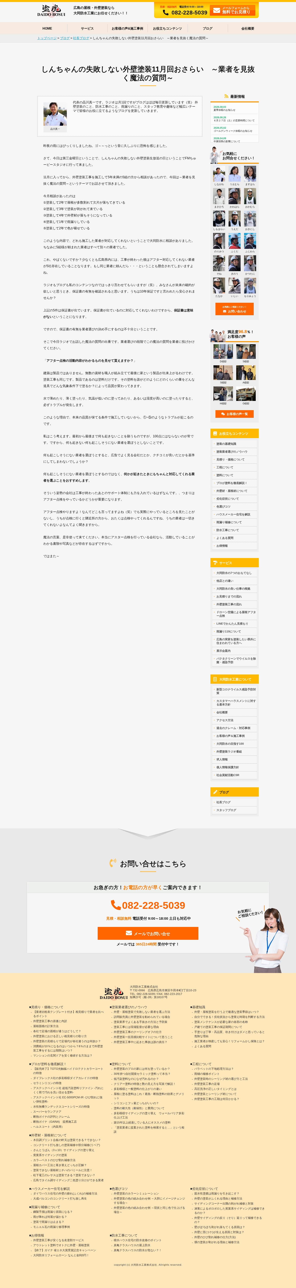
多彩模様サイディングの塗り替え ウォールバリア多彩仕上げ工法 (149, 1115)
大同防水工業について (235, 679)
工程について (224, 467)
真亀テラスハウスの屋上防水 (132, 1245)
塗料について (224, 475)
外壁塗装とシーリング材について (215, 1093)
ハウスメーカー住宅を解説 (233, 514)
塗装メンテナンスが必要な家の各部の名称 (221, 1021)
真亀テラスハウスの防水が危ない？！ (138, 1250)
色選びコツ (223, 506)
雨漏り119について (228, 631)
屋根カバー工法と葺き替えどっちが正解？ (60, 1165)
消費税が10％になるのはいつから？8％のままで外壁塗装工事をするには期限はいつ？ (68, 1048)
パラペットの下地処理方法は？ (214, 1068)
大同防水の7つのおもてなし (234, 573)
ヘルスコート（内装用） (48, 1126)
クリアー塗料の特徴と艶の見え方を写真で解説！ (145, 1083)
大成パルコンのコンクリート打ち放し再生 (60, 1198)
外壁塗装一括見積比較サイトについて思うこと (143, 1037)
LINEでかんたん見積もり (232, 623)
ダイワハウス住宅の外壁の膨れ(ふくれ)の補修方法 (65, 1193)
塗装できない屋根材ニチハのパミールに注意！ (62, 1170)
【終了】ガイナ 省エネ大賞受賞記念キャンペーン (64, 1250)
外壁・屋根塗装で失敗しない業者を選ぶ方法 (142, 1011)
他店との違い (224, 580)
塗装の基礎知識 (226, 443)
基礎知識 (198, 1007)
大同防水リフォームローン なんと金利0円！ (61, 1255)
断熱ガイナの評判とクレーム (51, 1116)
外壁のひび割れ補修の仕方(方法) (215, 1237)
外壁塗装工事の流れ (229, 604)
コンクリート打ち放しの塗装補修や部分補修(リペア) (66, 1145)
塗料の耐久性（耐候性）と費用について (139, 1108)
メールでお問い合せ (152, 934)
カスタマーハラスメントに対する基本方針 (236, 702)
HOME (47, 28)
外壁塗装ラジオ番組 (229, 751)
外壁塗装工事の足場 (207, 1083)
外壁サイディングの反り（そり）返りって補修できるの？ (228, 1220)
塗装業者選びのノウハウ (231, 451)
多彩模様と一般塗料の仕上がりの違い (138, 1088)
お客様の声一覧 (237, 414)
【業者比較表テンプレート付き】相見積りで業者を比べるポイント (68, 1014)
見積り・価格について (230, 459)
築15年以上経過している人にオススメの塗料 (142, 1122)
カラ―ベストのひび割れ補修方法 (54, 1160)
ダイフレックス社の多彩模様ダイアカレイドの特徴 (65, 1078)
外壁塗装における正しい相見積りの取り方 (60, 1036)
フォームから (236, 10)
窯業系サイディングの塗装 (50, 1155)
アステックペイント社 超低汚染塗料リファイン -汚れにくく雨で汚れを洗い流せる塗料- (68, 1090)
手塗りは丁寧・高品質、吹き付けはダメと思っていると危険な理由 (229, 1034)
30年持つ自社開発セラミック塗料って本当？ (142, 1073)
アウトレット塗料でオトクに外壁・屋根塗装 (61, 1245)
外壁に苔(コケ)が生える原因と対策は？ (219, 1232)
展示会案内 (223, 650)
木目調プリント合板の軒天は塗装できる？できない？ (67, 1140)
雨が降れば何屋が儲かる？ (50, 1216)
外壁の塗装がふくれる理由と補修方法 (218, 1198)
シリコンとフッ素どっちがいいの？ (136, 1103)
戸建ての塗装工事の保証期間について (218, 1027)
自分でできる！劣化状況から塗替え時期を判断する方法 (229, 1016)
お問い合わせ (235, 309)
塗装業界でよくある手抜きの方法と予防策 (140, 1021)
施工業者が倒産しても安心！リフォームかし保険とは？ (229, 1041)
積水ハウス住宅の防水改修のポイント (138, 1240)
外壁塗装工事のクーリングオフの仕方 (138, 1032)
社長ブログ (223, 802)
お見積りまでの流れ (229, 596)
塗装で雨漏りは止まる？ (48, 1221)
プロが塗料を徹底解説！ (231, 483)
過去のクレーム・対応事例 (233, 728)
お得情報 (222, 545)
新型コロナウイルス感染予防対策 (236, 691)
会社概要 (247, 28)
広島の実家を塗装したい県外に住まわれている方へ (236, 641)
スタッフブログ (226, 810)
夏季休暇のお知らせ (224, 108)
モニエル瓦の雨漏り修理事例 (51, 1226)
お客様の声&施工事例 (127, 28)
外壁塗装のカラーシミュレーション (136, 1193)
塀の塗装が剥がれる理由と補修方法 (216, 1242)
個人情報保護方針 (227, 767)
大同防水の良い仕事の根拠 (233, 588)
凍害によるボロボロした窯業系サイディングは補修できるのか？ (229, 1210)
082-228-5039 (189, 12)
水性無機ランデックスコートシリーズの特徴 (61, 1106)
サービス (87, 28)
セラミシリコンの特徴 (47, 1083)
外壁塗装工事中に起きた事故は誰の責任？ (140, 1042)
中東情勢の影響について (227, 140)
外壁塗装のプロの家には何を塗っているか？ (142, 1068)
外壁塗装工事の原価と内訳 (50, 1021)
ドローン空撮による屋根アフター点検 (236, 614)
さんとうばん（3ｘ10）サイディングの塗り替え (63, 1150)
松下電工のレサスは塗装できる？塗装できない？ (64, 1175)
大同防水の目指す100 (230, 743)
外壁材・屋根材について (231, 490)
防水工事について (227, 530)
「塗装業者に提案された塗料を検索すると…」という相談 (149, 1129)
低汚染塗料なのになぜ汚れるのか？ (136, 1078)
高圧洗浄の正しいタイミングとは (215, 1088)
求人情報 (222, 759)
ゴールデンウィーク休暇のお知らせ (233, 129)
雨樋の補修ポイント (207, 1073)
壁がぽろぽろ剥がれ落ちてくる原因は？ (219, 1227)
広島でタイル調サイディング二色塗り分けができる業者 (68, 1180)
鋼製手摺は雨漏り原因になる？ (53, 1211)
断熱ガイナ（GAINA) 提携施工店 (55, 1121)
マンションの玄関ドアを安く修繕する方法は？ (62, 1055)
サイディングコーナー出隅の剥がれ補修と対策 (224, 1203)
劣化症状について (227, 498)
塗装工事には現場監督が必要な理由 (136, 1027)
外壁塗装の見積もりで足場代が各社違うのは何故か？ (67, 1041)
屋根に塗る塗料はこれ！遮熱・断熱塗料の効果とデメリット (149, 1096)
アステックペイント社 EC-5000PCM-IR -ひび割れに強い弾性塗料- (67, 1099)
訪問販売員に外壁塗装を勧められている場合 (142, 1016)
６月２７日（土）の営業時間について (234, 119)
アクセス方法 (224, 720)
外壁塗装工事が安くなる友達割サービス (58, 1240)
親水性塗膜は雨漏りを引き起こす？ (216, 1193)
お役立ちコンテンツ (167, 28)
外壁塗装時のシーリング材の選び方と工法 (221, 1078)
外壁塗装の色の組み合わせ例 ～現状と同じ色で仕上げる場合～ (149, 1210)
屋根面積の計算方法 (46, 1026)
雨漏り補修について (229, 522)
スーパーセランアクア (47, 1111)
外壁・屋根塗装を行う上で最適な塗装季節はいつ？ (226, 1011)
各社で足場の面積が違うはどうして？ (57, 1031)
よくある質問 (224, 537)
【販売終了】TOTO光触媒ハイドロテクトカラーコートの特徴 (68, 1071)
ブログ (207, 28)
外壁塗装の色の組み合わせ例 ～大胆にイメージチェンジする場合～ (149, 1200)
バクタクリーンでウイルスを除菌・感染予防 (236, 660)
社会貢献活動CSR (227, 775)
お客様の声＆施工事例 (230, 735)
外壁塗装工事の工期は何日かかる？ (216, 1099)
